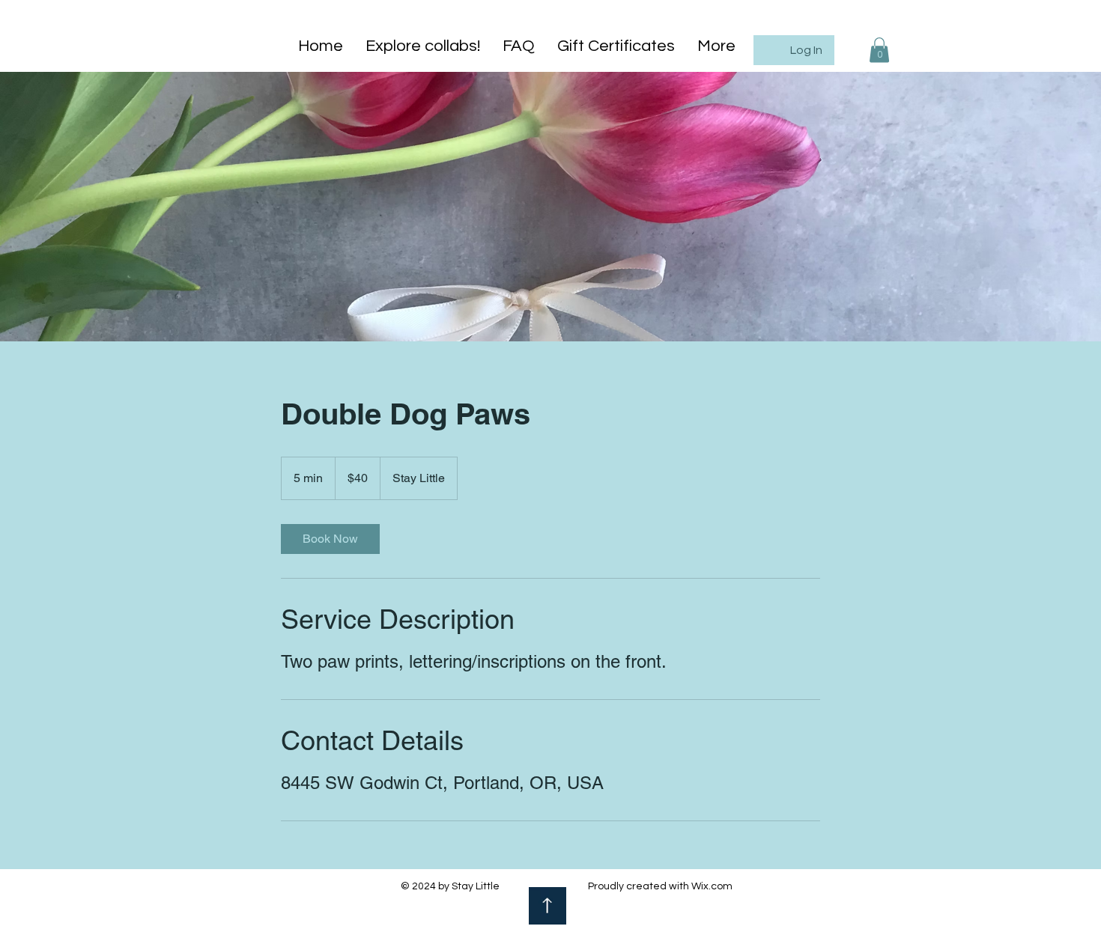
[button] (879, 49)
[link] (330, 539)
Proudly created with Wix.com (660, 886)
